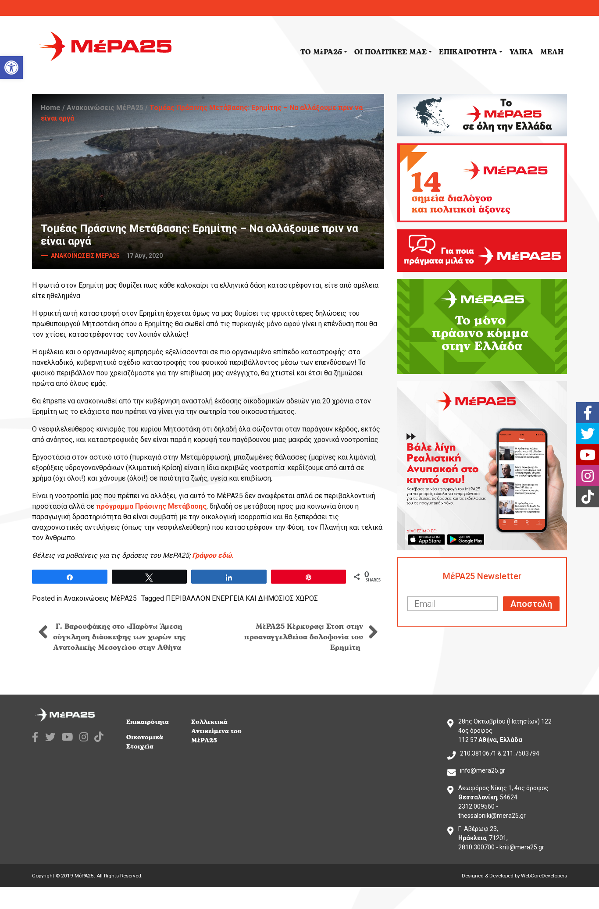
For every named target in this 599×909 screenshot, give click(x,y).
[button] (11, 67)
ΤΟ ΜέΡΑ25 (321, 52)
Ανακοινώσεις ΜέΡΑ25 (105, 107)
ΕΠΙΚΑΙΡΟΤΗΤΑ (468, 52)
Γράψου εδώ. (213, 555)
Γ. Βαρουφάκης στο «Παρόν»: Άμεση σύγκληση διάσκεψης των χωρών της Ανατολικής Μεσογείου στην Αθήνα (119, 637)
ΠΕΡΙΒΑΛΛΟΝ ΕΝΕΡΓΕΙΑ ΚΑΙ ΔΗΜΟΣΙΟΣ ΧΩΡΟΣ (242, 598)
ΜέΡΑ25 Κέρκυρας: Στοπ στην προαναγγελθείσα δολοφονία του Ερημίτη (303, 637)
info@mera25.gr (482, 770)
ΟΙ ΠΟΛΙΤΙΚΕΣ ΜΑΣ (390, 52)
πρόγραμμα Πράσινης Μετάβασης (151, 506)
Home (51, 107)
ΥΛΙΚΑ (521, 52)
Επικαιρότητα (147, 722)
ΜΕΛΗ (551, 52)
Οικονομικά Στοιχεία (144, 742)
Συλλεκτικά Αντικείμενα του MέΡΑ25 (216, 731)
